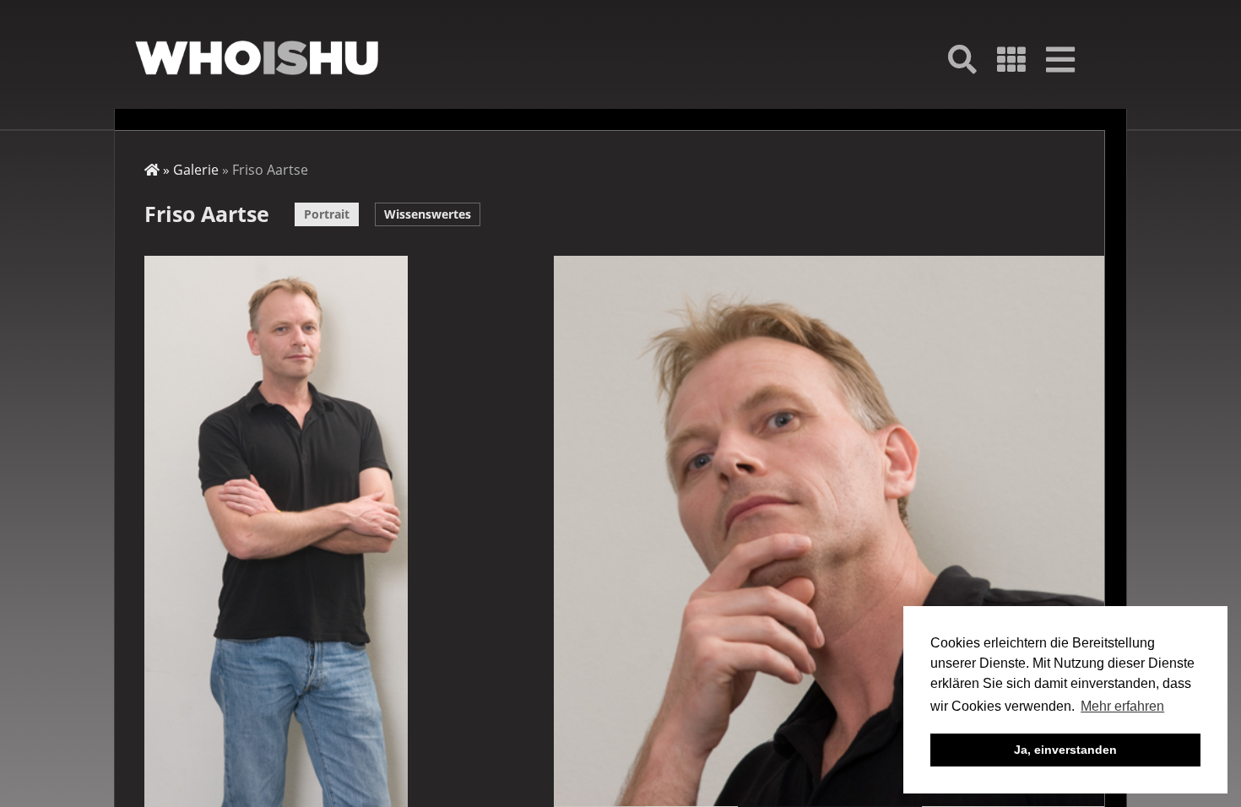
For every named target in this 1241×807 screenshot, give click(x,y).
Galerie (196, 169)
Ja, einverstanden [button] (1065, 749)
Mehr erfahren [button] (1122, 706)
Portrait (327, 214)
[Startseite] (256, 58)
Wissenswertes (427, 214)
